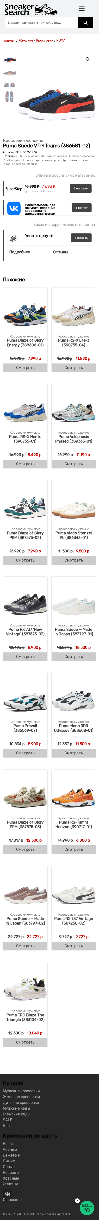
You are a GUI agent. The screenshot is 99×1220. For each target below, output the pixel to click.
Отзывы (60, 252)
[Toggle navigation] (81, 8)
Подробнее (19, 252)
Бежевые (11, 1155)
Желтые (10, 1184)
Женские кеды (16, 1114)
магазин (81, 188)
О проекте (12, 1199)
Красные (11, 1178)
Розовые (11, 1172)
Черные (10, 1149)
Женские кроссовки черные (42, 160)
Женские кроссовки (54, 156)
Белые (8, 1143)
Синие (9, 1161)
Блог (7, 1125)
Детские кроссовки (21, 1102)
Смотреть (25, 367)
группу (81, 207)
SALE (7, 1120)
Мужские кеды (16, 1108)
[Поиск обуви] (85, 22)
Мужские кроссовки (21, 1091)
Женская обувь (29, 156)
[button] (88, 59)
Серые (9, 1166)
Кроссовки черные (24, 164)
